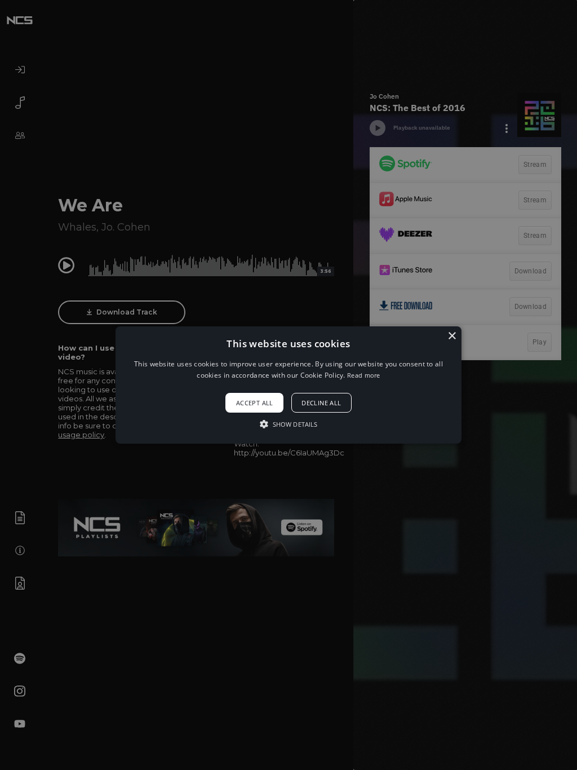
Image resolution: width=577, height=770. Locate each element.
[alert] (288, 385)
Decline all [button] (321, 403)
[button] (288, 385)
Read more (363, 375)
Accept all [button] (254, 403)
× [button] (451, 336)
